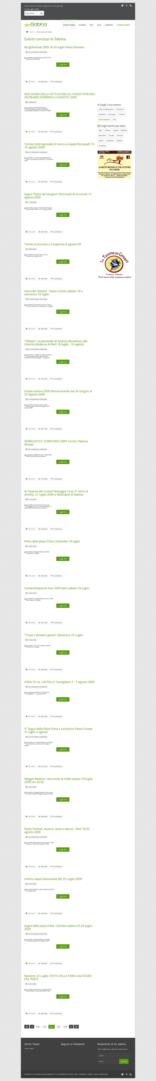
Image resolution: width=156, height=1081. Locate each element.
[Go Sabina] (27, 32)
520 (37, 1026)
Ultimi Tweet (32, 1044)
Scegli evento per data (112, 125)
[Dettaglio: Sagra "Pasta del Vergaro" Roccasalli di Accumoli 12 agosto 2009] (40, 209)
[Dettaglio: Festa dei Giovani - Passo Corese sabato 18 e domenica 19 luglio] (40, 306)
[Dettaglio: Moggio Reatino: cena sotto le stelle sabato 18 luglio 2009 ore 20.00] (40, 794)
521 (44, 1026)
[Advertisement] (90, 13)
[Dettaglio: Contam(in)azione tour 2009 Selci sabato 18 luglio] (40, 600)
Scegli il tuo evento (110, 104)
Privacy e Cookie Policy (100, 1074)
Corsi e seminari (104, 119)
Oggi (100, 130)
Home (76, 1074)
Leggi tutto (63, 65)
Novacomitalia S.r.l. (49, 1074)
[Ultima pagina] (76, 1026)
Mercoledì (102, 135)
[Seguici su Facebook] (126, 5)
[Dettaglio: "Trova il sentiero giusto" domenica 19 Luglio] (40, 647)
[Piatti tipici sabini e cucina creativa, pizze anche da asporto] (114, 279)
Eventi (31, 32)
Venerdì (120, 135)
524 (65, 1026)
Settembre (110, 141)
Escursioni (120, 109)
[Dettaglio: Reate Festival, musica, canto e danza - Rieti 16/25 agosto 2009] (40, 844)
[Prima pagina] (26, 1026)
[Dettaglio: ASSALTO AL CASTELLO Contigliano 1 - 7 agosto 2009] (40, 694)
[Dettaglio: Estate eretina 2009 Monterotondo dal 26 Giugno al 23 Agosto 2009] (40, 408)
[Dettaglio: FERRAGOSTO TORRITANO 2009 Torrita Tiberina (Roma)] (40, 456)
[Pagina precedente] (32, 1026)
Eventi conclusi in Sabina (45, 38)
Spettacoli (102, 114)
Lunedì (115, 130)
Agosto (101, 141)
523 (58, 1026)
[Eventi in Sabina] (35, 26)
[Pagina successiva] (71, 1026)
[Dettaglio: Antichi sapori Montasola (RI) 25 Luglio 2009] (40, 891)
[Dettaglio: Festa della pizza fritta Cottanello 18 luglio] (40, 553)
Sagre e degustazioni (106, 109)
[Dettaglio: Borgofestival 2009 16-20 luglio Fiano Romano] (40, 59)
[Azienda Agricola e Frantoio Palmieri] (114, 178)
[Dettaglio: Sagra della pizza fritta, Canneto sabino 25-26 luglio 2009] (40, 941)
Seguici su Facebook (73, 1044)
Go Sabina (27, 1074)
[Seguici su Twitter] (122, 5)
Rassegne (112, 114)
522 (51, 1026)
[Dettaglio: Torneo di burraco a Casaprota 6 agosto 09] (40, 256)
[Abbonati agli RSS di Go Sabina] (131, 5)
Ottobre (119, 141)
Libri (114, 119)
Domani (107, 130)
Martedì (123, 130)
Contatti (89, 1074)
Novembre (102, 146)
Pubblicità (82, 1074)
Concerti (121, 114)
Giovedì (111, 135)
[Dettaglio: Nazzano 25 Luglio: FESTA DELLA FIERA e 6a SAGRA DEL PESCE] (40, 991)
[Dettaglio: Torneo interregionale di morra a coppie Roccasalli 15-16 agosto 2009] (40, 161)
